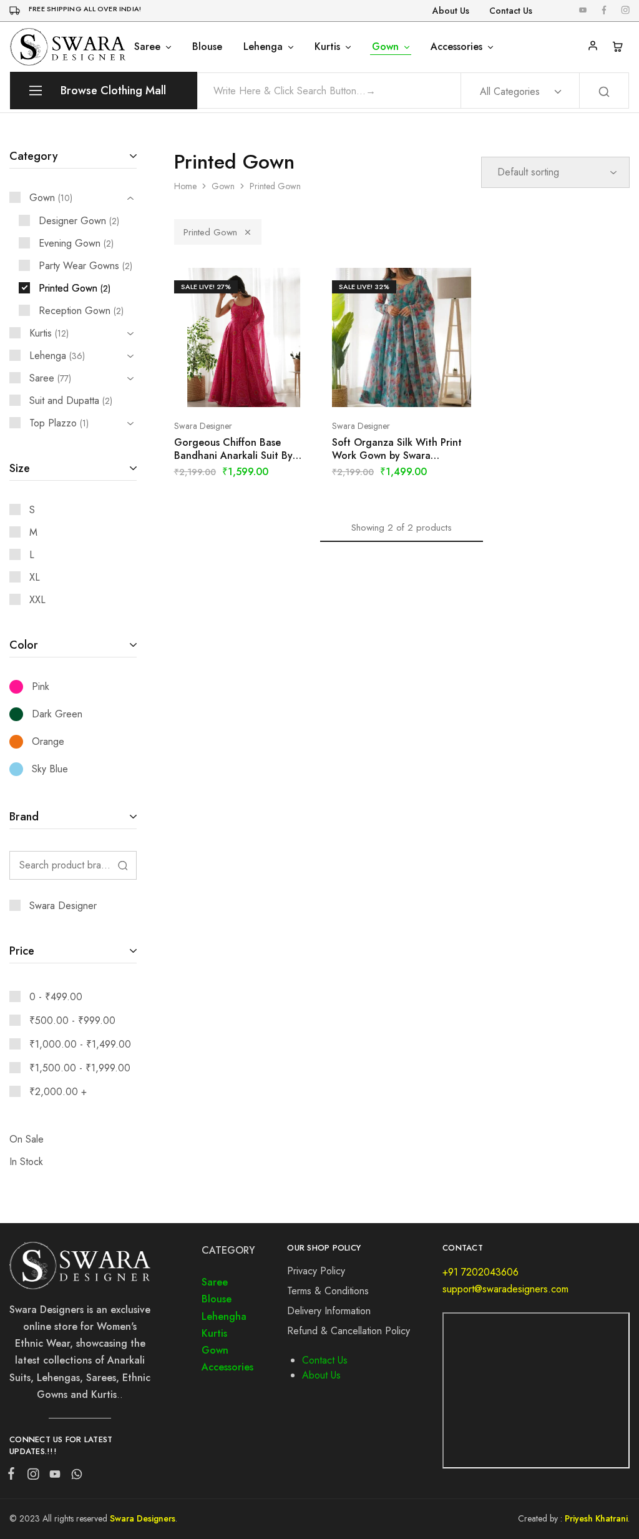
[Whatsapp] (74, 1476)
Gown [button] (385, 47)
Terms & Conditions (328, 1291)
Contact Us (510, 10)
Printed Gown (210, 232)
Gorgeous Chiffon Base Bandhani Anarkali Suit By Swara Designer (233, 449)
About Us (450, 10)
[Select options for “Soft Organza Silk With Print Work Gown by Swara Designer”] (386, 388)
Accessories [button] (456, 47)
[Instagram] (33, 1476)
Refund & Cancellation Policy (348, 1331)
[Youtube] (55, 1476)
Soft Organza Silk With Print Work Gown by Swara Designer (397, 449)
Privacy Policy (316, 1271)
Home (185, 186)
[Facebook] (13, 1476)
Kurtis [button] (327, 47)
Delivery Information (329, 1311)
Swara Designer (203, 426)
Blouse (207, 47)
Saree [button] (147, 47)
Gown (223, 186)
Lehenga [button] (263, 47)
